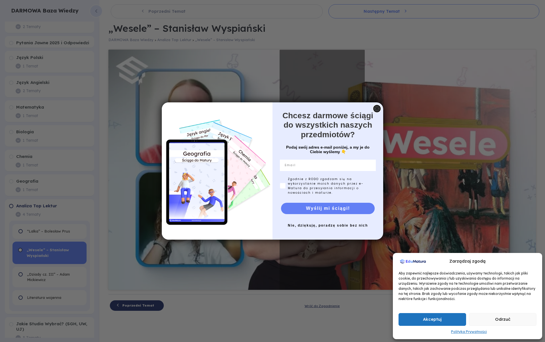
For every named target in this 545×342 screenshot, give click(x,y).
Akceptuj (432, 319)
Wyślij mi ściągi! (328, 208)
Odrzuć (502, 319)
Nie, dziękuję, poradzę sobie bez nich (328, 225)
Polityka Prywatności (469, 332)
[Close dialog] (377, 108)
